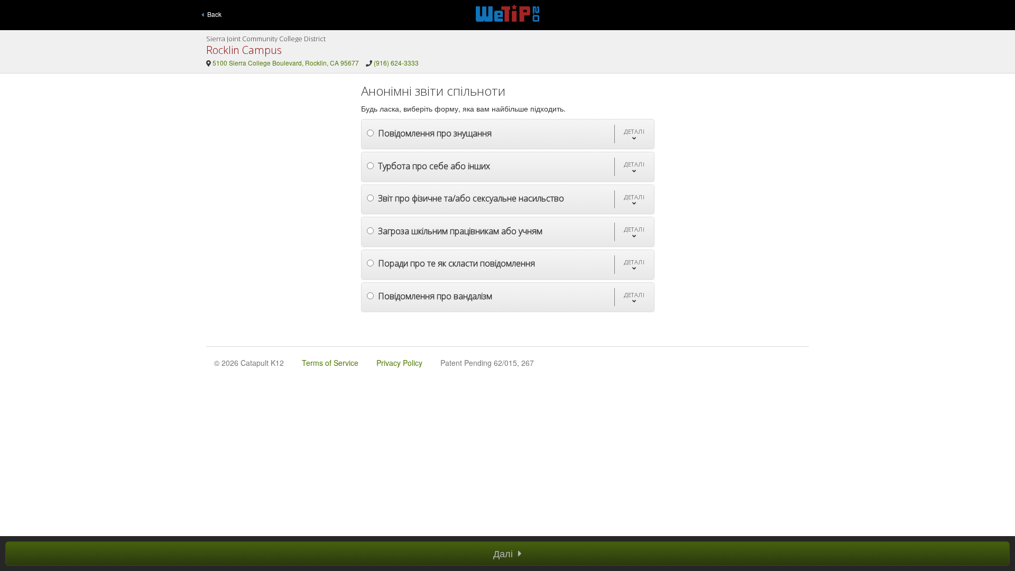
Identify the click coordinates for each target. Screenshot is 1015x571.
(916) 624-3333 (396, 62)
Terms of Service (330, 362)
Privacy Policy (399, 362)
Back (213, 14)
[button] (634, 134)
